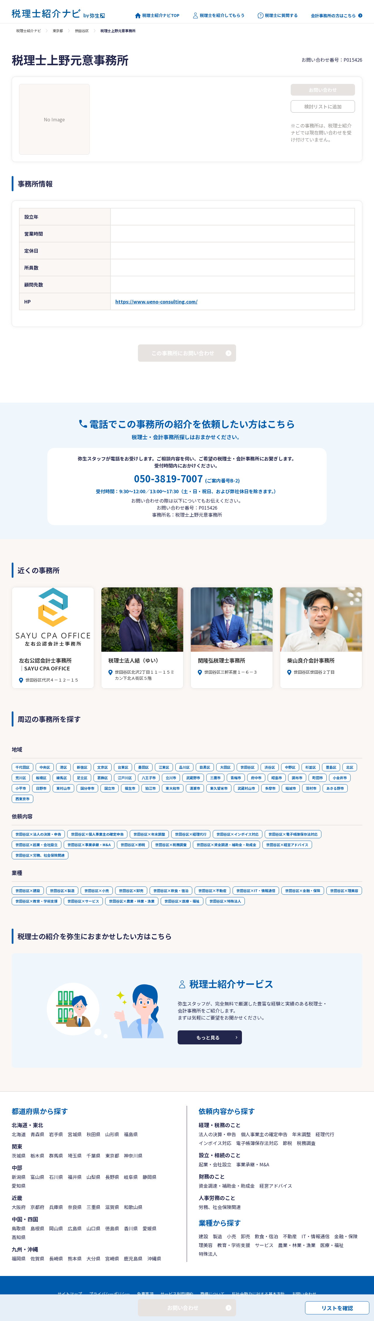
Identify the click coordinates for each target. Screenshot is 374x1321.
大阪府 (19, 1206)
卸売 (245, 1236)
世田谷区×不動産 (212, 890)
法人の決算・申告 (217, 1134)
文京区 (102, 767)
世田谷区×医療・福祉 (182, 901)
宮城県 (75, 1134)
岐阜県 (131, 1176)
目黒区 (205, 767)
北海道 (19, 1134)
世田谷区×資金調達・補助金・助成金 (226, 844)
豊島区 (331, 767)
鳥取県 (19, 1228)
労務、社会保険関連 (220, 1206)
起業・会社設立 (215, 1164)
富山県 (37, 1176)
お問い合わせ (304, 1294)
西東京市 (22, 798)
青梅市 (236, 777)
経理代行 (325, 1134)
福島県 (131, 1134)
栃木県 (37, 1155)
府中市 (256, 777)
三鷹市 (215, 777)
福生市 (130, 788)
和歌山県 (133, 1206)
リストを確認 (337, 1307)
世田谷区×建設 (27, 890)
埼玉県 (75, 1155)
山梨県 (93, 1176)
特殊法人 (208, 1253)
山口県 (93, 1228)
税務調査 (306, 1142)
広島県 (75, 1228)
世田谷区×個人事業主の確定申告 (97, 834)
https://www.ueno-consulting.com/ (156, 301)
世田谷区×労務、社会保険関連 (40, 855)
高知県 (19, 1237)
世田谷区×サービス (83, 901)
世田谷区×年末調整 (149, 834)
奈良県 (75, 1206)
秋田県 (93, 1134)
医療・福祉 (332, 1244)
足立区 (82, 777)
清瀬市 (195, 788)
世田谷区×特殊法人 (225, 901)
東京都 (58, 30)
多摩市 (270, 788)
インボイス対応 (215, 1142)
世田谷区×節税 (133, 844)
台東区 (123, 767)
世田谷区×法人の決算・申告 (38, 834)
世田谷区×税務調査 (171, 844)
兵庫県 (56, 1206)
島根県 (37, 1228)
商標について (212, 1294)
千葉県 (93, 1155)
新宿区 (82, 767)
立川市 (171, 777)
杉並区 (310, 767)
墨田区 (143, 767)
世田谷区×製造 (62, 890)
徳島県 (112, 1228)
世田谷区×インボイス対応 (238, 834)
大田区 (225, 767)
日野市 (41, 788)
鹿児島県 (133, 1258)
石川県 (56, 1176)
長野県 (112, 1176)
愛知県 (19, 1185)
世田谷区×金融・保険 (302, 890)
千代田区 (22, 767)
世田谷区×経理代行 (191, 834)
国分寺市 (87, 788)
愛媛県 (150, 1228)
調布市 (297, 777)
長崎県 (56, 1258)
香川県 (131, 1228)
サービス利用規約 (176, 1294)
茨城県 (19, 1155)
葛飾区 (102, 777)
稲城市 (290, 788)
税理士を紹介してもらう (222, 15)
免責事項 (145, 1294)
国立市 (109, 788)
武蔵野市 (193, 777)
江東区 (164, 767)
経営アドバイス (275, 1185)
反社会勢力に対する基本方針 (258, 1294)
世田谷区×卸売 (131, 890)
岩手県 (56, 1134)
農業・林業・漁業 (297, 1244)
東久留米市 (219, 788)
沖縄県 (154, 1258)
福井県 (75, 1176)
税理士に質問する (281, 15)
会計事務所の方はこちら (333, 15)
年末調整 (301, 1134)
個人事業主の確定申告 (264, 1134)
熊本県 (75, 1258)
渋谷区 (269, 767)
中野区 (290, 767)
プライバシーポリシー (109, 1294)
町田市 (317, 777)
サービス (264, 1244)
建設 (203, 1236)
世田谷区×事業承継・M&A (89, 844)
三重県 (93, 1206)
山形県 (112, 1134)
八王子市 (149, 777)
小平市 (20, 788)
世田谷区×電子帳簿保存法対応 (293, 834)
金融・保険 (346, 1236)
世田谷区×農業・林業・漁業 (132, 901)
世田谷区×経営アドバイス (287, 844)
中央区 (44, 767)
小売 (231, 1236)
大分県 (93, 1258)
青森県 (37, 1134)
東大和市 (173, 788)
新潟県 (19, 1176)
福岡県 (19, 1258)
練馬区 (61, 777)
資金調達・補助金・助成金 (227, 1185)
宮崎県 (112, 1258)
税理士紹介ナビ (28, 30)
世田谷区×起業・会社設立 (36, 844)
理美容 (206, 1244)
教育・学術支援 (233, 1244)
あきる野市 (335, 788)
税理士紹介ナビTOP (160, 15)
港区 (63, 767)
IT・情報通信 (316, 1236)
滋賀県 (112, 1206)
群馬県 (56, 1155)
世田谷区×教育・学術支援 (36, 901)
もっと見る (208, 1037)
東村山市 (63, 788)
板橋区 (41, 777)
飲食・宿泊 (266, 1236)
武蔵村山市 (246, 788)
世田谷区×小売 (96, 890)
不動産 (290, 1236)
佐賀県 (37, 1258)
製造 (217, 1236)
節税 (287, 1142)
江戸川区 (125, 777)
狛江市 (150, 788)
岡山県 (56, 1228)
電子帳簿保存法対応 (257, 1142)
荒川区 (20, 777)
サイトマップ (70, 1294)
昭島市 (276, 777)
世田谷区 (82, 30)
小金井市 (340, 777)
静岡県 (150, 1176)
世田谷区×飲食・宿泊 (170, 890)
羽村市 (311, 788)
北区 (349, 767)
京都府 (37, 1206)
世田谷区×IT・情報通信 (255, 890)
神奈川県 (133, 1155)
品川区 (184, 767)
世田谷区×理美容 (344, 890)
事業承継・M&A (252, 1164)
